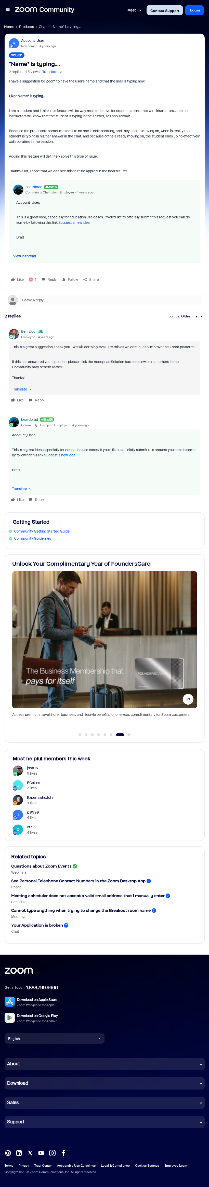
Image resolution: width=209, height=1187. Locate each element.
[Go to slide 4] (98, 734)
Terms (9, 1166)
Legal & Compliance (115, 1166)
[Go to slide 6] (111, 734)
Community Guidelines (32, 538)
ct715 (31, 827)
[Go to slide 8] (126, 734)
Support (15, 1122)
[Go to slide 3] (92, 734)
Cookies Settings (147, 1166)
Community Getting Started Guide (42, 531)
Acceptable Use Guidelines (76, 1166)
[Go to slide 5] (105, 734)
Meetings (18, 916)
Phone (16, 887)
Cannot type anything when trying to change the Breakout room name (81, 910)
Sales (13, 1102)
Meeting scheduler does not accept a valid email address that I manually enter (88, 895)
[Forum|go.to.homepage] (44, 10)
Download (17, 1083)
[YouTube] (41, 1152)
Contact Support (164, 11)
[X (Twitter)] (30, 1152)
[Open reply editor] (105, 300)
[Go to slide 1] (80, 734)
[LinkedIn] (19, 1152)
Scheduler (19, 902)
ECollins (33, 782)
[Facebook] (63, 1152)
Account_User (32, 40)
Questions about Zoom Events (41, 866)
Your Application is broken (37, 925)
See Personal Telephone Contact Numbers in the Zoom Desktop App (78, 880)
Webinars (19, 872)
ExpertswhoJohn (40, 797)
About (13, 1064)
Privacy (24, 1166)
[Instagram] (52, 1152)
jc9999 (33, 812)
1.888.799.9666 (42, 988)
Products (26, 26)
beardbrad (33, 187)
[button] (8, 10)
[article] (104, 366)
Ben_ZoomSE (32, 331)
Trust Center (43, 1166)
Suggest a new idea (74, 222)
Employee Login (175, 1166)
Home (9, 26)
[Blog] (8, 1152)
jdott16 (32, 768)
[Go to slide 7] (117, 734)
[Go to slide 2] (86, 734)
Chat (43, 26)
